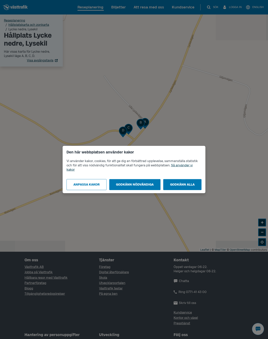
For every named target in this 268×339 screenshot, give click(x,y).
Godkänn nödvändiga (135, 184)
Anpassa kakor (86, 184)
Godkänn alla (182, 184)
